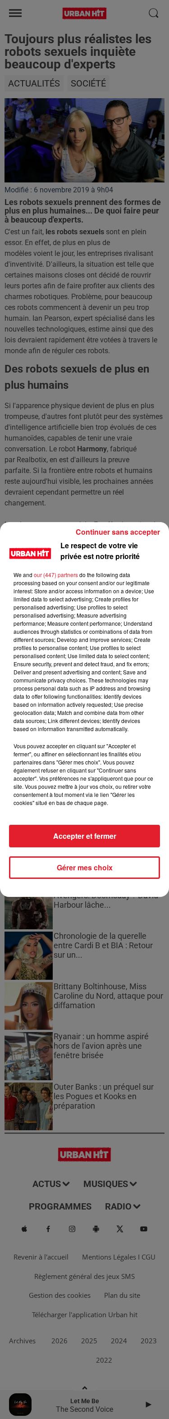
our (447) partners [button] (56, 574)
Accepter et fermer (84, 836)
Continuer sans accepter (118, 532)
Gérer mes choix (85, 867)
